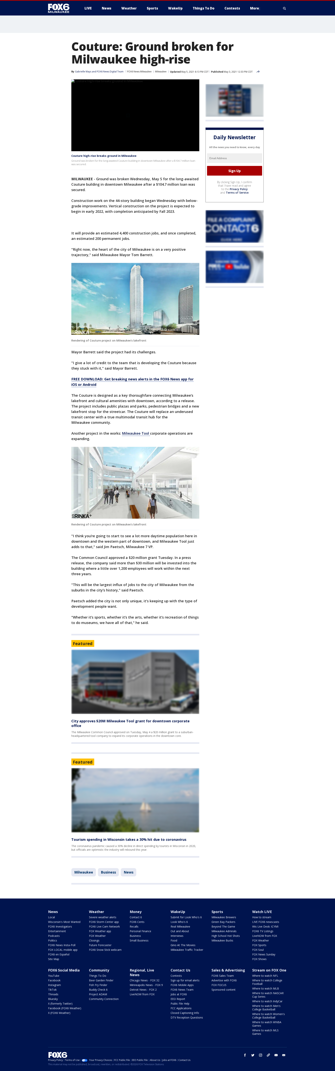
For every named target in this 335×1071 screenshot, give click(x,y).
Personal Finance (140, 931)
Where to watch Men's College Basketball (266, 1007)
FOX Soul (258, 950)
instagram (260, 1055)
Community (99, 970)
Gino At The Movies (183, 945)
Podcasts (54, 936)
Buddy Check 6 (98, 989)
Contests (176, 975)
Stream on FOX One (269, 970)
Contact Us (180, 970)
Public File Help (180, 1003)
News (128, 872)
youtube (276, 1055)
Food (174, 940)
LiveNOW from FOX (264, 936)
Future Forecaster (100, 945)
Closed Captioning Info (185, 1013)
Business (108, 872)
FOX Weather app (100, 931)
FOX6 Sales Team (223, 975)
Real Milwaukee (180, 926)
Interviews (177, 936)
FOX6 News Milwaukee (139, 71)
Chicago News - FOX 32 (144, 980)
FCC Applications (181, 1008)
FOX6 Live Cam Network (104, 926)
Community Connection (104, 999)
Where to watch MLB (265, 988)
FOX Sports (259, 945)
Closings (94, 940)
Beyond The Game (223, 926)
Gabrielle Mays (83, 71)
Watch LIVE (262, 911)
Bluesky (53, 999)
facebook (245, 1055)
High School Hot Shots (226, 936)
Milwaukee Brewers (224, 917)
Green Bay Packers (223, 922)
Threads (53, 994)
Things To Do (97, 975)
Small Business (139, 940)
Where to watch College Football (267, 982)
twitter (253, 1055)
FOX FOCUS (219, 985)
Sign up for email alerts (185, 980)
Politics (52, 940)
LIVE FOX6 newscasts (265, 922)
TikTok (52, 989)
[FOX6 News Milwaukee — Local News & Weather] (61, 8)
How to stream (261, 917)
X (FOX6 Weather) (59, 1013)
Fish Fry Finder (98, 985)
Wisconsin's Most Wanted (64, 922)
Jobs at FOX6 (179, 994)
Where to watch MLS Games (265, 1032)
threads (268, 1055)
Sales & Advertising (228, 970)
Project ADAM (98, 994)
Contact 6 (136, 917)
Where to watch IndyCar (267, 1001)
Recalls (134, 926)
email (284, 1055)
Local (51, 917)
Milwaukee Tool (136, 433)
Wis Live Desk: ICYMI (265, 926)
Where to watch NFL (265, 975)
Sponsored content (224, 989)
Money (136, 911)
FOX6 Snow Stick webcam (105, 950)
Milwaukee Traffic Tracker (187, 950)
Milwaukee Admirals (224, 931)
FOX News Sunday (263, 954)
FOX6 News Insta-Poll (61, 945)
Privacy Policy (239, 189)
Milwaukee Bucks (222, 940)
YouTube (53, 975)
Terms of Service (237, 192)
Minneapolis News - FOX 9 (146, 985)
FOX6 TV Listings (262, 931)
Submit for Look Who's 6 (186, 917)
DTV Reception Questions (187, 1017)
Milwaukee (161, 71)
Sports (217, 911)
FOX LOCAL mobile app (63, 950)
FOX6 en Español (58, 954)
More (254, 8)
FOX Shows (259, 959)
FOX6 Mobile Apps (182, 985)
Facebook (54, 980)
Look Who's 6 (179, 922)
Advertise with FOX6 (224, 980)
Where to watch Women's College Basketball (268, 1015)
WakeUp (178, 911)
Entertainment (57, 931)
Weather (96, 911)
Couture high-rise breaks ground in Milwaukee (103, 156)
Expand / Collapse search (284, 8)
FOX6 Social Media (64, 970)
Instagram (54, 985)
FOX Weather (97, 936)
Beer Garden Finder (101, 980)
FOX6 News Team (182, 989)
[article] (135, 682)
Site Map (53, 959)
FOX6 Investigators (60, 926)
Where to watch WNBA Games (266, 1023)
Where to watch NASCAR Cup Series (268, 994)
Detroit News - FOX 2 (143, 989)
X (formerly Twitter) (60, 1003)
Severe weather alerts (102, 917)
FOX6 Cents (137, 922)
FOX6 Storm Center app (104, 922)
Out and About (180, 931)
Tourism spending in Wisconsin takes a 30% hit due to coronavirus (128, 839)
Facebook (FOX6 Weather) (64, 1008)
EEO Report (178, 999)
